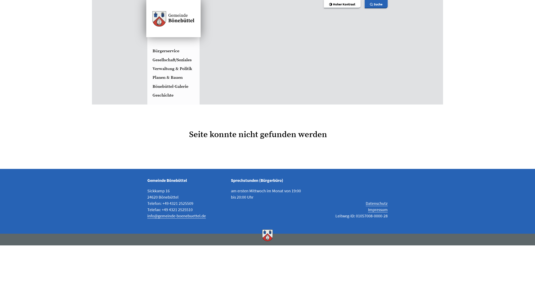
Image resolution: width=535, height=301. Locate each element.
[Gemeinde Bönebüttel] (173, 18)
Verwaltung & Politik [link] (172, 68)
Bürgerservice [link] (166, 51)
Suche (378, 4)
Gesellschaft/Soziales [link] (172, 60)
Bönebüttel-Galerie (170, 86)
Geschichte (163, 95)
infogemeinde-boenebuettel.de (176, 215)
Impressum (378, 209)
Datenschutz (377, 203)
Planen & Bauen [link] (168, 77)
